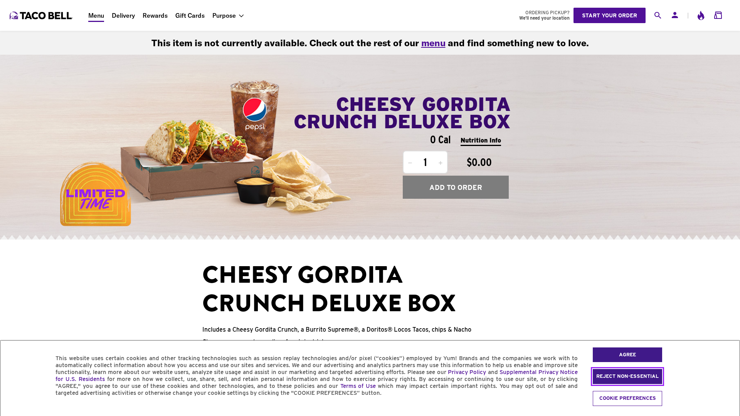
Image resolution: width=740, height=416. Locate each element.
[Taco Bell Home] (42, 15)
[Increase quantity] (440, 162)
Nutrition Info (481, 140)
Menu (96, 15)
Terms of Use (358, 385)
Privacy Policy (467, 372)
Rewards (155, 15)
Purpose (224, 15)
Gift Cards (190, 15)
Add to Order (455, 187)
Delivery (123, 15)
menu (433, 43)
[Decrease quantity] (410, 162)
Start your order (609, 15)
